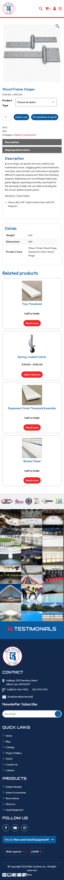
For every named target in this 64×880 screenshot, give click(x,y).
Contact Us (12, 764)
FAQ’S (9, 758)
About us (10, 804)
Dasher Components (25, 134)
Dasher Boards (14, 786)
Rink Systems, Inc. (37, 866)
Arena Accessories (16, 792)
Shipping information (17, 149)
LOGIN (35, 851)
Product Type (7, 103)
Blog (8, 741)
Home (9, 735)
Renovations (12, 798)
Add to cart (21, 117)
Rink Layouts (14, 851)
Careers (10, 770)
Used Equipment (14, 809)
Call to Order (32, 313)
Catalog (10, 747)
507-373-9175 (40, 689)
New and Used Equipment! (27, 839)
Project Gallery (14, 753)
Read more (32, 323)
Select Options (32, 374)
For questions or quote (45, 116)
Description (12, 142)
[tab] (32, 142)
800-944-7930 (19, 689)
